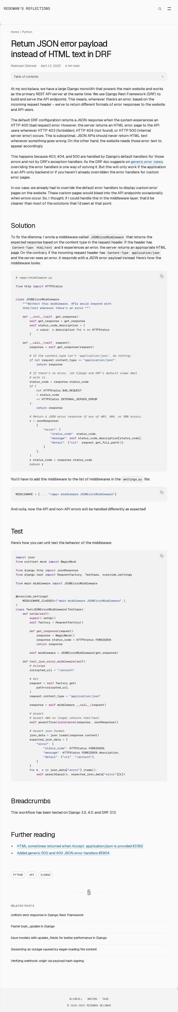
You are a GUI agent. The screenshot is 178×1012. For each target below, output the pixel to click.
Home (15, 32)
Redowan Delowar (24, 66)
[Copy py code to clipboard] (161, 276)
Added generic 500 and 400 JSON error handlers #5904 (63, 853)
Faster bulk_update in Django (33, 926)
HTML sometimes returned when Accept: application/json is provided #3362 (80, 846)
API (32, 875)
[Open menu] (169, 8)
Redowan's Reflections (27, 8)
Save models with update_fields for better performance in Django (59, 938)
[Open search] (160, 8)
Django (46, 875)
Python (27, 32)
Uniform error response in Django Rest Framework (47, 915)
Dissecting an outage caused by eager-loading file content (54, 949)
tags (105, 999)
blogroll (75, 999)
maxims (92, 999)
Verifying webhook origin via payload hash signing (47, 961)
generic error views (147, 161)
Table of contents (26, 77)
